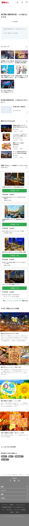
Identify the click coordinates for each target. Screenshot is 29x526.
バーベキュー (9, 300)
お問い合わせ (9, 509)
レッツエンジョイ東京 (6, 474)
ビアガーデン (18, 300)
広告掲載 (11, 512)
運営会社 (17, 512)
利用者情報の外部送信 (6, 507)
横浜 (10, 456)
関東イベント (22, 474)
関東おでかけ (15, 474)
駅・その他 (4, 459)
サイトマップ (5, 504)
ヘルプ (3, 509)
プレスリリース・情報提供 (19, 509)
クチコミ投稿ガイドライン (19, 507)
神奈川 (3, 456)
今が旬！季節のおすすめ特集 (11, 33)
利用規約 (11, 504)
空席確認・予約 (14, 190)
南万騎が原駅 (18, 456)
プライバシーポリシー (20, 504)
